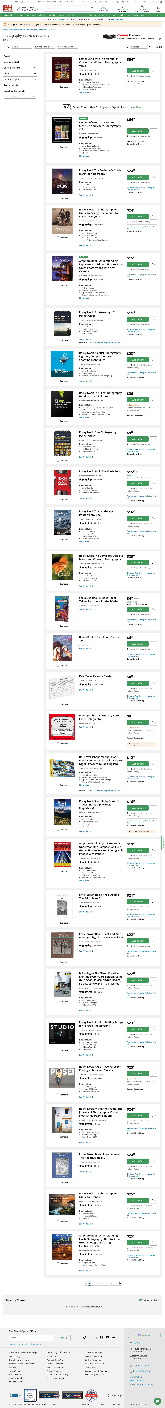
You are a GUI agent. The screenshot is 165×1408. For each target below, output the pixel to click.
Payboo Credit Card (55, 1367)
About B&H (51, 1356)
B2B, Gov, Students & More (24, 2)
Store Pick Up (136, 1376)
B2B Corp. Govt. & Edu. (94, 1363)
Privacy (101, 1404)
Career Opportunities (56, 1378)
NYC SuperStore (125, 2)
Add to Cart (137, 70)
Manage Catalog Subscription (21, 1363)
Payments (13, 1367)
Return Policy (14, 1356)
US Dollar (146, 1335)
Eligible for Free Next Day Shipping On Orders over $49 (141, 188)
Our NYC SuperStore (55, 1360)
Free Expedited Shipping (141, 1384)
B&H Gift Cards (137, 1380)
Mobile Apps (116, 1395)
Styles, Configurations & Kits (107, 342)
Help (145, 2)
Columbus (62, 19)
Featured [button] (135, 47)
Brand (15, 47)
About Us (137, 2)
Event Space (90, 1367)
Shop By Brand (15, 1378)
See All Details (85, 195)
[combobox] (139, 47)
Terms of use (84, 1404)
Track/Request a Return (19, 1360)
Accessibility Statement (138, 1404)
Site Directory (15, 1374)
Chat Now (136, 107)
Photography (13, 29)
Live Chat (153, 2)
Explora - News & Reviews (96, 1371)
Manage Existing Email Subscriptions (25, 1344)
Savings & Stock (42, 47)
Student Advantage (93, 1360)
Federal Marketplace (93, 1356)
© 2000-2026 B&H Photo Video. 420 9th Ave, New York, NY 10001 (32, 1404)
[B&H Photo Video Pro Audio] (9, 8)
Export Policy (117, 1404)
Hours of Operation (55, 1363)
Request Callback (141, 1365)
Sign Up (63, 1337)
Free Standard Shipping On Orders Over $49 (141, 228)
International (14, 1371)
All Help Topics (15, 1382)
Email (13, 1338)
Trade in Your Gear (142, 1371)
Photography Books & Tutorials (44, 29)
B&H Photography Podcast (96, 1374)
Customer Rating (65, 47)
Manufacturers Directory (57, 1374)
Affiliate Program (54, 1371)
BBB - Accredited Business (15, 1395)
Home (5, 29)
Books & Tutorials (25, 29)
